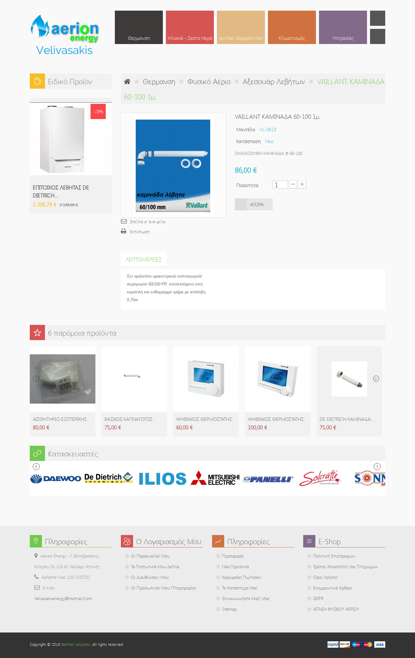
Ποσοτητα (247, 185)
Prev (36, 379)
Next (376, 379)
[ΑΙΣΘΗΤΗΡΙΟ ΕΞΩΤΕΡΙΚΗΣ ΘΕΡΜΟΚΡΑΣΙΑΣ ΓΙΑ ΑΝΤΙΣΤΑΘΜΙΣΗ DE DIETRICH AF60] (62, 379)
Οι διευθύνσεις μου (150, 577)
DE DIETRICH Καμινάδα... (347, 419)
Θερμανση (159, 81)
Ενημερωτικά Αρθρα (332, 588)
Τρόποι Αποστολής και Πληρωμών (345, 566)
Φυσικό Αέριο (209, 81)
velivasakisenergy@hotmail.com (63, 598)
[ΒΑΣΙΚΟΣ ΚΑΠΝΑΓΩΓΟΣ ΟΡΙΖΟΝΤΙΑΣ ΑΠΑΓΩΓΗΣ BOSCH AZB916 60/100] (134, 379)
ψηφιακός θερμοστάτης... (205, 419)
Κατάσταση (248, 141)
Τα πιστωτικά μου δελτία (155, 566)
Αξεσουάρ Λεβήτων (274, 81)
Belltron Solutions (75, 644)
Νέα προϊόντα (235, 566)
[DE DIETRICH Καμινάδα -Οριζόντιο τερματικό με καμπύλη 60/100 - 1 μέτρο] (349, 379)
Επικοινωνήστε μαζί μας (246, 598)
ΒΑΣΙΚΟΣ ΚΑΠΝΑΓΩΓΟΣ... (130, 419)
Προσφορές (233, 556)
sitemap (229, 609)
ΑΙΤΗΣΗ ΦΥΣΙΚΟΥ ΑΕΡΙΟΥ (336, 609)
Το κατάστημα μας (239, 588)
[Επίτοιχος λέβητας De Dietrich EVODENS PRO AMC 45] (71, 139)
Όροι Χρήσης (325, 577)
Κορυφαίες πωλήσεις (241, 577)
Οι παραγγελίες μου (150, 556)
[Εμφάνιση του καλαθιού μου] (377, 18)
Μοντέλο (245, 129)
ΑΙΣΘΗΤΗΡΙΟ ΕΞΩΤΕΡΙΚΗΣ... (61, 419)
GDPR (318, 598)
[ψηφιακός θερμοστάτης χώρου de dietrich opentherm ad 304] (277, 379)
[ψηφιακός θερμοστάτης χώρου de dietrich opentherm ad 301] (206, 379)
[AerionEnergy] (65, 36)
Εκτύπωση (140, 231)
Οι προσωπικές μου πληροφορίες (163, 588)
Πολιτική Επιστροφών (334, 556)
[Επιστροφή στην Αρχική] (127, 81)
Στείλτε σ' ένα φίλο (148, 221)
